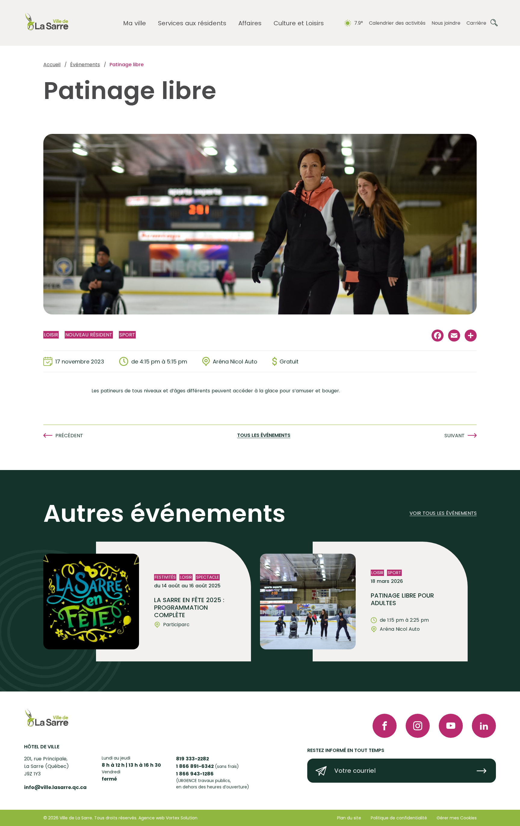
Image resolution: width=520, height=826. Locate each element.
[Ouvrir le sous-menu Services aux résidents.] (192, 23)
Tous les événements (263, 435)
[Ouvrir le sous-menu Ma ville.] (134, 23)
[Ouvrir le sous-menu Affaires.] (250, 23)
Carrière (476, 23)
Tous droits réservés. (115, 818)
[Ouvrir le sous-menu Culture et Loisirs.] (299, 23)
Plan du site (349, 818)
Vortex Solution (181, 818)
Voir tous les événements (443, 513)
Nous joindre (446, 23)
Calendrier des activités (397, 23)
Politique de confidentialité (399, 818)
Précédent (69, 435)
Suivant (454, 435)
